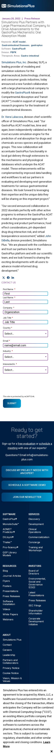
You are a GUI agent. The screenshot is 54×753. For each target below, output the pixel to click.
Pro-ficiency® (10, 547)
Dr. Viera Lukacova (12, 116)
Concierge (34, 542)
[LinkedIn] (13, 278)
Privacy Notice (11, 668)
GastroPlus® (22, 92)
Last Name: (9, 297)
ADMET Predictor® (9, 531)
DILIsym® (8, 537)
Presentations (10, 591)
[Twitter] (4, 278)
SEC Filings (34, 605)
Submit (11, 403)
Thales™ (7, 542)
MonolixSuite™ (11, 524)
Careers (7, 649)
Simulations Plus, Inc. (14, 62)
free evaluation (26, 443)
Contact (7, 644)
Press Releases (11, 596)
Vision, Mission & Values (12, 680)
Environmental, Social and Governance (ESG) (37, 583)
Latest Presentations (36, 594)
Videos (6, 609)
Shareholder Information (35, 612)
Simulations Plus (12, 639)
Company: (8, 308)
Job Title (8, 318)
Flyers (6, 580)
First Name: (9, 289)
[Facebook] (8, 278)
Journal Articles (12, 575)
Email (6, 341)
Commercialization (38, 537)
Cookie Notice (11, 673)
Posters (7, 586)
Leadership (9, 654)
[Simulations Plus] (18, 5)
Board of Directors (33, 572)
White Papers (10, 614)
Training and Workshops (35, 549)
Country (7, 328)
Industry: (8, 351)
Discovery (34, 518)
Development (36, 524)
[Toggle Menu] (49, 5)
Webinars (8, 619)
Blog (5, 570)
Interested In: (10, 364)
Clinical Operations (34, 531)
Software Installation (9, 603)
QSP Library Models (10, 554)
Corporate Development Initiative (36, 621)
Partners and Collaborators (10, 661)
